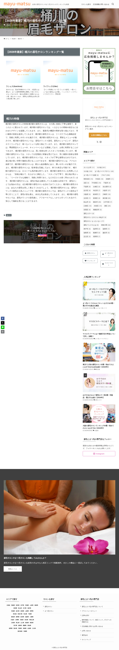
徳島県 (20, 625)
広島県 (13, 622)
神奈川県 (105, 225)
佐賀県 (29, 628)
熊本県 (15, 628)
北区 (86, 183)
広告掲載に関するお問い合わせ (92, 626)
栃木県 (17, 611)
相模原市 (97, 209)
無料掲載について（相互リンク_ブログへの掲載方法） (96, 621)
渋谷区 (98, 206)
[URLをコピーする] (2, 331)
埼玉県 (96, 190)
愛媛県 (24, 625)
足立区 (87, 236)
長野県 (96, 236)
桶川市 (8, 25)
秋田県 (17, 605)
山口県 (22, 622)
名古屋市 (107, 186)
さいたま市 (89, 167)
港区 (107, 206)
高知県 (29, 625)
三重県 (31, 617)
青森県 (13, 605)
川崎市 (106, 194)
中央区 (99, 179)
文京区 (87, 198)
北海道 (8, 605)
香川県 (15, 625)
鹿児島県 (20, 631)
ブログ (105, 175)
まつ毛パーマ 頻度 (91, 175)
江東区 (87, 206)
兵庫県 (17, 619)
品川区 (87, 190)
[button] (2, 318)
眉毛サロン (48, 606)
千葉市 (107, 183)
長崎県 (24, 628)
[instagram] (100, 142)
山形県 (31, 605)
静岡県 (17, 617)
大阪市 (106, 190)
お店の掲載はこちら (99, 135)
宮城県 (27, 605)
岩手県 (22, 605)
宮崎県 (20, 628)
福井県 (96, 229)
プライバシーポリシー (89, 611)
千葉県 (87, 186)
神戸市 (87, 229)
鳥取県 (31, 622)
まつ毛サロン (49, 611)
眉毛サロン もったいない (94, 221)
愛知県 (13, 617)
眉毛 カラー (89, 213)
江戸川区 (108, 202)
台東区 (96, 186)
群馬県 (22, 611)
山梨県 (27, 611)
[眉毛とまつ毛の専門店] (17, 4)
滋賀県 (27, 617)
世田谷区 (88, 179)
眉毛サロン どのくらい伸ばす (95, 217)
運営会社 (85, 635)
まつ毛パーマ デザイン (104, 171)
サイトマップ (86, 639)
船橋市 (96, 232)
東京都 (106, 198)
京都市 (110, 179)
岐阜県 (96, 194)
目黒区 (87, 209)
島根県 (27, 622)
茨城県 (13, 611)
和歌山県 (31, 619)
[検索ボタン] (112, 4)
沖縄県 (25, 631)
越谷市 (106, 232)
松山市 (87, 202)
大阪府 (87, 194)
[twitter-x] (97, 142)
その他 (101, 167)
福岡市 (106, 229)
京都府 (21, 619)
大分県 (34, 628)
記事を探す (85, 615)
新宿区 (96, 198)
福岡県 (10, 628)
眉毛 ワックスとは (91, 225)
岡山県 (17, 622)
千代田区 (96, 183)
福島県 (87, 232)
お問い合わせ (86, 631)
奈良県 (26, 619)
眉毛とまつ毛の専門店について (92, 606)
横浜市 (97, 202)
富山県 (20, 608)
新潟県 (15, 608)
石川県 (24, 608)
